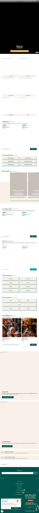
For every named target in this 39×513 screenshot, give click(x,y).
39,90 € (3, 248)
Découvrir (33, 236)
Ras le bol (23, 126)
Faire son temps (4, 246)
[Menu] (1, 1)
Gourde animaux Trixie (25, 247)
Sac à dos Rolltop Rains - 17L (6, 127)
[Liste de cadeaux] (37, 457)
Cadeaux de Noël (21, 505)
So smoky (23, 213)
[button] (30, 507)
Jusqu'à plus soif (24, 246)
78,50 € (6, 215)
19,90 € (25, 248)
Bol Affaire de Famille (25, 127)
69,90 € (25, 215)
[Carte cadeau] (37, 452)
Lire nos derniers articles (7, 397)
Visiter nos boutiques (7, 446)
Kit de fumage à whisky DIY (26, 214)
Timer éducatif (4, 247)
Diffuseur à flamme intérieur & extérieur (7, 214)
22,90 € (23, 248)
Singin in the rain (4, 126)
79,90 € (23, 215)
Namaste (3, 213)
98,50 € (3, 215)
